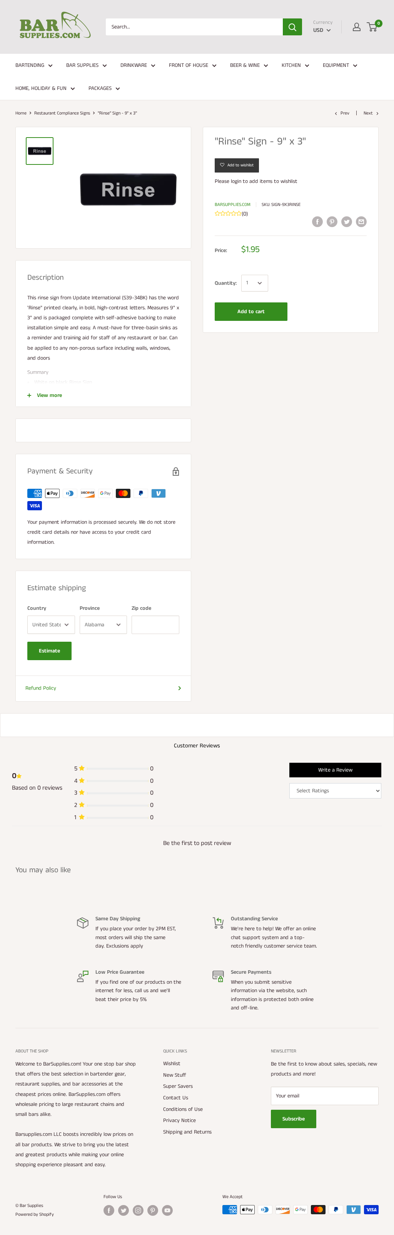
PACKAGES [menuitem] (100, 88)
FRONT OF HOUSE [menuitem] (188, 65)
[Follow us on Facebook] (109, 1210)
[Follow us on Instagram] (138, 1210)
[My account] (357, 27)
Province (90, 608)
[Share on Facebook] (317, 221)
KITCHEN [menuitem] (291, 65)
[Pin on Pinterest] (332, 221)
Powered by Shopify (34, 1214)
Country (36, 608)
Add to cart (251, 311)
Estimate (49, 651)
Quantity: (226, 283)
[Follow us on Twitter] (123, 1210)
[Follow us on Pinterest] (152, 1210)
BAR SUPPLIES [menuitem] (82, 65)
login (236, 181)
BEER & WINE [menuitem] (245, 65)
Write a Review (335, 770)
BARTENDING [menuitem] (29, 65)
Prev (345, 113)
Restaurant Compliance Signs (62, 113)
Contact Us (175, 1098)
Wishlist (171, 1063)
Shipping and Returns (187, 1132)
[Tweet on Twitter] (346, 221)
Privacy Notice (179, 1120)
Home (21, 113)
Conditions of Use (183, 1109)
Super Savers (178, 1086)
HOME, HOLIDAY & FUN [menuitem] (41, 88)
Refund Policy (40, 688)
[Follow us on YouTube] (167, 1210)
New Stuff (174, 1075)
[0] (372, 27)
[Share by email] (361, 221)
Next (368, 113)
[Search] (292, 26)
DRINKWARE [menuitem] (133, 65)
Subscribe (293, 1119)
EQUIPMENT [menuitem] (336, 65)
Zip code (141, 608)
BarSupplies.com (232, 204)
